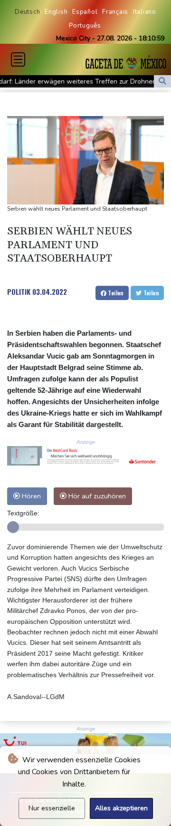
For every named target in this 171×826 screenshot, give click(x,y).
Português (85, 25)
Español (84, 12)
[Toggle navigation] (18, 59)
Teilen (115, 293)
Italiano (144, 12)
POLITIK (18, 291)
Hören (30, 496)
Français (115, 12)
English (56, 12)
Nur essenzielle (51, 808)
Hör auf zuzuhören (96, 496)
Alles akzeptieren (121, 808)
